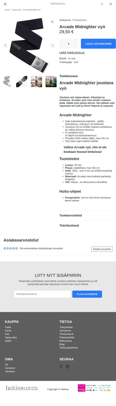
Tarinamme (65, 330)
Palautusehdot (66, 337)
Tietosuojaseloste (68, 347)
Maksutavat (65, 341)
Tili (6, 364)
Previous (5, 45)
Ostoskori (10, 368)
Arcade (72, 58)
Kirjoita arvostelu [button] (102, 249)
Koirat (8, 330)
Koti (7, 334)
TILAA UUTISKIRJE (87, 294)
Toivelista (10, 371)
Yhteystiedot (66, 327)
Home (7, 10)
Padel (8, 327)
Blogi (62, 344)
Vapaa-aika (16, 10)
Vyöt (76, 62)
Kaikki (8, 341)
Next (52, 45)
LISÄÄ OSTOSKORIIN (98, 43)
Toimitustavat (66, 334)
